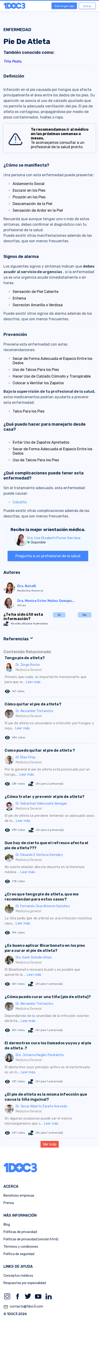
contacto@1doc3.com (23, 1307)
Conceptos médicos (18, 1276)
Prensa (8, 1203)
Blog (6, 1225)
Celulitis (20, 502)
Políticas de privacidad (20, 1232)
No (85, 615)
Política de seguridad (18, 1254)
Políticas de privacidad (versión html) (30, 1239)
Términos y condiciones (20, 1247)
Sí (59, 615)
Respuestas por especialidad (24, 1283)
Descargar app (64, 6)
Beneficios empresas (18, 1196)
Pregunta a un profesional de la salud (47, 556)
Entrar (87, 6)
